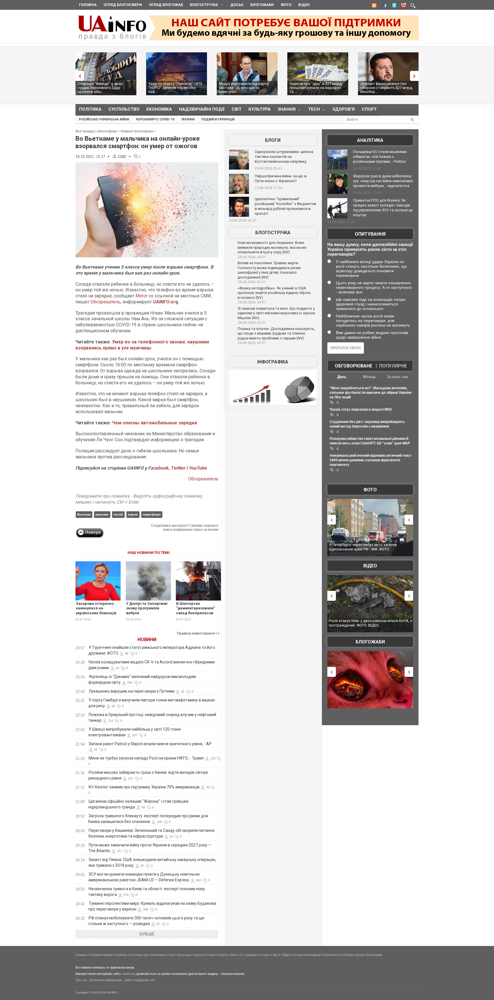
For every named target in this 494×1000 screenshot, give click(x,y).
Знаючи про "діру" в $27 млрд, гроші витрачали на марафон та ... (316, 87)
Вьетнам (84, 514)
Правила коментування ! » (198, 633)
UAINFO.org (165, 302)
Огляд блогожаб (166, 5)
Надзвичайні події (202, 109)
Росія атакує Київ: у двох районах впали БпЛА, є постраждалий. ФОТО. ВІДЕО (370, 623)
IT (241, 955)
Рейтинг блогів (353, 955)
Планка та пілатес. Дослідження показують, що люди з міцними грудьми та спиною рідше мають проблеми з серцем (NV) (276, 333)
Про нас (81, 980)
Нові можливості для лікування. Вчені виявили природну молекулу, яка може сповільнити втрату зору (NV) (272, 247)
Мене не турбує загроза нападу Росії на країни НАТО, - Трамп (146, 758)
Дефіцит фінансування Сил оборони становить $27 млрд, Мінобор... (386, 87)
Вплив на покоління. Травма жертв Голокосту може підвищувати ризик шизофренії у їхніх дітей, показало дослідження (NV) (269, 270)
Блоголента (332, 955)
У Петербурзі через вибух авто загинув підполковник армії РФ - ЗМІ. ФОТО (363, 546)
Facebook (158, 468)
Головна (88, 5)
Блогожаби (262, 5)
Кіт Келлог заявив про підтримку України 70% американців (144, 787)
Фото (286, 5)
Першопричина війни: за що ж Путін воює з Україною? (281, 178)
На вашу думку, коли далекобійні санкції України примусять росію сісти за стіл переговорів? (370, 249)
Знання (285, 110)
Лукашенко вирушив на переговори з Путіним (131, 691)
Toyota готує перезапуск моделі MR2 (361, 409)
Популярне (393, 366)
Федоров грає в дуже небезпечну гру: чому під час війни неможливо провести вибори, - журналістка (383, 181)
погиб (118, 514)
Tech (312, 110)
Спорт (369, 109)
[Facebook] (383, 6)
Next (415, 76)
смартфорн (152, 514)
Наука (197, 955)
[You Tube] (403, 6)
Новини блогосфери (137, 131)
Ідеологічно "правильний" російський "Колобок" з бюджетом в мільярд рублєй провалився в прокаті (285, 206)
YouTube (198, 468)
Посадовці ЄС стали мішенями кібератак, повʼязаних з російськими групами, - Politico (380, 157)
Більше (147, 934)
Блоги (272, 140)
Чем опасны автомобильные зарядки (154, 423)
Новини (147, 639)
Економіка (159, 109)
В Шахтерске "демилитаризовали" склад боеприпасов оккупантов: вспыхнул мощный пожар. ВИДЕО (198, 613)
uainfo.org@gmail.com (139, 980)
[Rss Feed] (373, 6)
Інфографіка (272, 362)
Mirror (142, 296)
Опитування (370, 234)
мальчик (102, 514)
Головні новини (101, 955)
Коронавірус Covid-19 (155, 119)
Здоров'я (343, 109)
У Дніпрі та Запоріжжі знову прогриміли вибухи (147, 608)
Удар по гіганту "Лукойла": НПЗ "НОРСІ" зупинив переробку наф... (175, 87)
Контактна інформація (105, 980)
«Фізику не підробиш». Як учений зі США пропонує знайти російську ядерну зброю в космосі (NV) (274, 293)
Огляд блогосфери (122, 5)
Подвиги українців (217, 119)
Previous (78, 76)
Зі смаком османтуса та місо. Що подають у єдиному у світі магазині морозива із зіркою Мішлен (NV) (276, 313)
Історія (210, 955)
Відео (304, 5)
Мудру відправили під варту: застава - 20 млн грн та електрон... (244, 87)
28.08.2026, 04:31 (252, 282)
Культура (259, 109)
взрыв (133, 514)
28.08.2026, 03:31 (252, 323)
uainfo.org (129, 973)
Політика (90, 109)
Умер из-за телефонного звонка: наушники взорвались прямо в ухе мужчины (142, 345)
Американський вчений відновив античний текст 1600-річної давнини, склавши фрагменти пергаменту (371, 460)
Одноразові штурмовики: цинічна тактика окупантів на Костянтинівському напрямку (284, 157)
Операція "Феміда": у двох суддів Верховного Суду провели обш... (100, 87)
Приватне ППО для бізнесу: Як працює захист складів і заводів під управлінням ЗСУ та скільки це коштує (383, 207)
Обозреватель (105, 302)
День (341, 377)
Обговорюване (353, 366)
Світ (237, 109)
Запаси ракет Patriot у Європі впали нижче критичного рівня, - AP (150, 743)
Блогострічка (202, 6)
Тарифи (187, 119)
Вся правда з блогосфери (96, 131)
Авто (233, 955)
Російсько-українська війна (104, 119)
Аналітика (370, 140)
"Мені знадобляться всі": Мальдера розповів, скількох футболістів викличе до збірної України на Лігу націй (370, 392)
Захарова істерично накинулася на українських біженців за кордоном (96, 610)
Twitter (178, 468)
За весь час (397, 377)
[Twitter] (393, 6)
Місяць (369, 377)
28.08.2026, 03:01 (252, 343)
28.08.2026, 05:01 (252, 257)
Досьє (237, 5)
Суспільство (124, 109)
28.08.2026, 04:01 (252, 302)
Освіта (222, 955)
